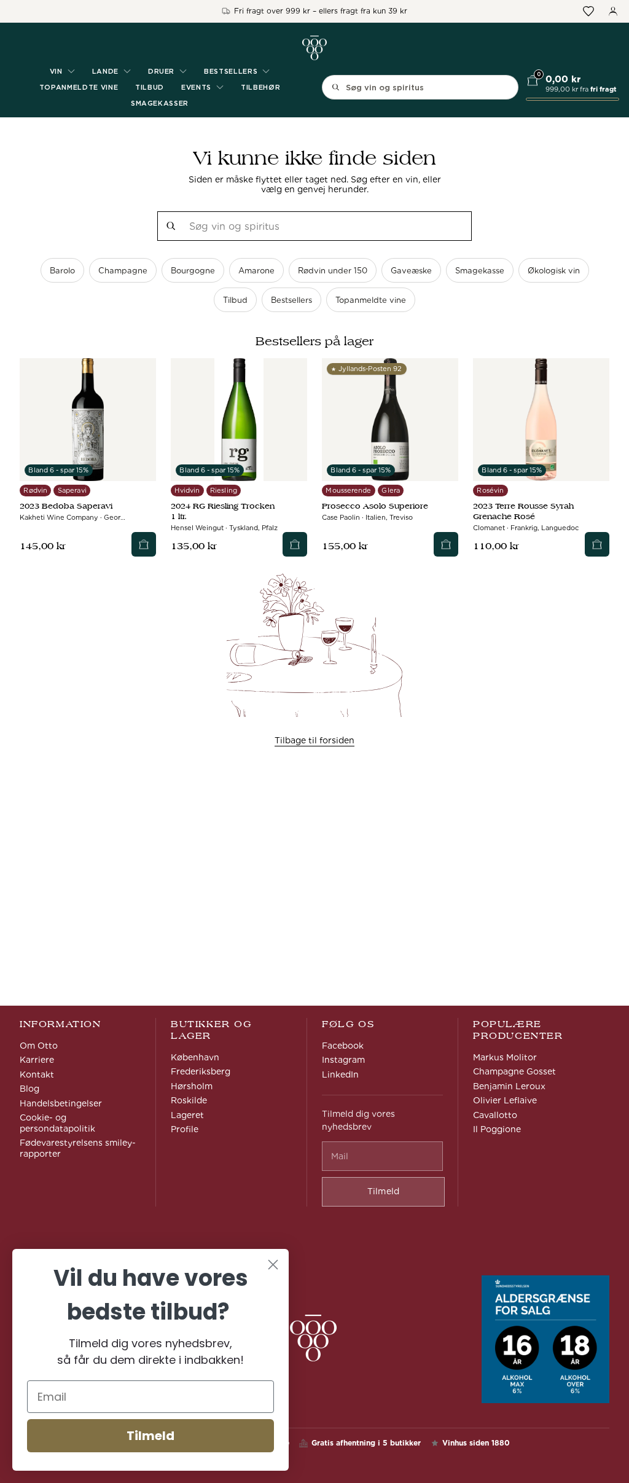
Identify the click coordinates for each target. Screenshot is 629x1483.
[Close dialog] (273, 1264)
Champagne (122, 270)
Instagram (343, 1060)
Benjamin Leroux (509, 1086)
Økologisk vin (554, 270)
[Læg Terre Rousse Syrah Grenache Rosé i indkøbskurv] (597, 544)
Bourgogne (193, 270)
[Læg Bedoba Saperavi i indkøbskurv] (143, 544)
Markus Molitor (505, 1057)
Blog (29, 1089)
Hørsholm (192, 1086)
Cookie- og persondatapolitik (57, 1123)
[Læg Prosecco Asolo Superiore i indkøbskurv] (446, 544)
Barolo (62, 270)
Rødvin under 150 (332, 270)
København (195, 1057)
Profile (184, 1129)
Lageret (187, 1115)
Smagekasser (160, 103)
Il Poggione (497, 1129)
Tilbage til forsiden (314, 740)
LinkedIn (340, 1074)
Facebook (343, 1046)
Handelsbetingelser (61, 1103)
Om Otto (39, 1046)
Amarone (256, 270)
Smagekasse (479, 270)
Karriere (37, 1060)
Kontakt (37, 1074)
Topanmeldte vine (79, 87)
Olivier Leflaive (505, 1100)
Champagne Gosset (514, 1071)
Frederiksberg (200, 1071)
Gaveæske (411, 270)
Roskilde (189, 1100)
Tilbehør (260, 87)
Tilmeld (150, 1435)
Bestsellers (291, 300)
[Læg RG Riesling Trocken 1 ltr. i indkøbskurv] (295, 544)
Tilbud (149, 87)
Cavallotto (495, 1115)
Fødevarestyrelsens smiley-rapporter (78, 1148)
